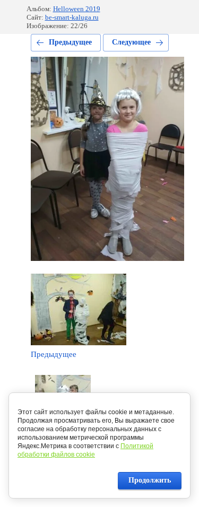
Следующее (131, 42)
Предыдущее (70, 42)
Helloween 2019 (76, 9)
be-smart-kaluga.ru (72, 17)
